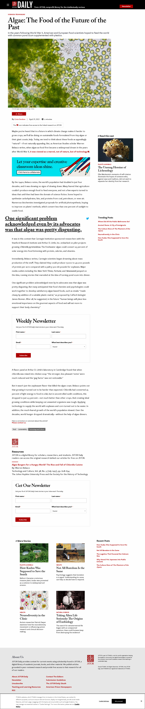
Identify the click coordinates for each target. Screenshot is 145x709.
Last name (56, 332)
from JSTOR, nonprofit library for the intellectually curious (59, 7)
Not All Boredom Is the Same (70, 570)
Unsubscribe (17, 683)
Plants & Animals (104, 164)
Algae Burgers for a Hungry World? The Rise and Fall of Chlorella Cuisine (47, 464)
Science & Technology (16, 14)
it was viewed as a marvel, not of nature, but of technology (58, 151)
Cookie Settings (104, 701)
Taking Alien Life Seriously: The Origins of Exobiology (69, 619)
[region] (72, 701)
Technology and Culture (36, 429)
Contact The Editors (54, 676)
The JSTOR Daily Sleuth (56, 683)
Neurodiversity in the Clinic (109, 234)
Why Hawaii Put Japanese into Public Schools (111, 560)
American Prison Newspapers (59, 686)
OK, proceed (119, 701)
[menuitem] (126, 6)
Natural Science (62, 612)
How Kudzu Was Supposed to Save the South (113, 239)
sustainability (22, 429)
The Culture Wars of (114, 229)
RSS (13, 690)
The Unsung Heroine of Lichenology (112, 169)
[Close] (141, 701)
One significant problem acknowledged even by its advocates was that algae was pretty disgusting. (43, 224)
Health (59, 565)
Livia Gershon (20, 119)
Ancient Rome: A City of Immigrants (112, 225)
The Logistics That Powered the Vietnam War (112, 555)
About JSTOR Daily (20, 676)
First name (20, 332)
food (14, 429)
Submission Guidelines (56, 679)
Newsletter (126, 6)
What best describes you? (62, 342)
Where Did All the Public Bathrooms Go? (114, 221)
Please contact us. (19, 422)
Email (18, 342)
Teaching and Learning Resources (26, 686)
